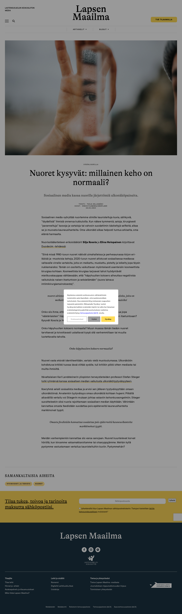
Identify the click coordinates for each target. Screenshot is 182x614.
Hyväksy (108, 319)
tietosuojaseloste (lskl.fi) (89, 313)
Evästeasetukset (77, 319)
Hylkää (94, 319)
